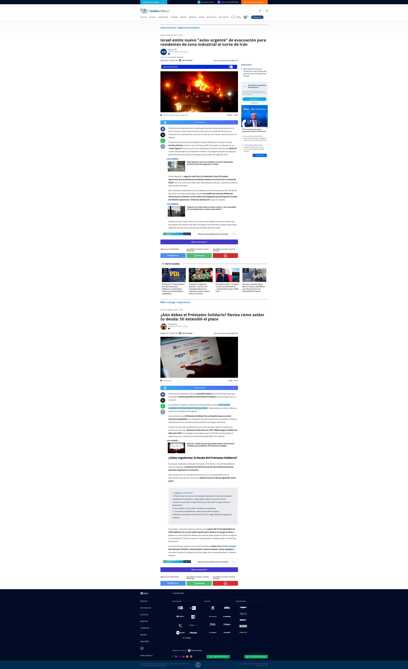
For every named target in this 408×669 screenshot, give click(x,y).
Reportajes (144, 641)
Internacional (163, 17)
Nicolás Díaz (172, 324)
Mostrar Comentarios (199, 242)
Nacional (152, 17)
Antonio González (177, 57)
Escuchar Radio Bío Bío (255, 2)
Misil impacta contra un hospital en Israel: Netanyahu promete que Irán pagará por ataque (210, 163)
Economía (174, 17)
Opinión (201, 17)
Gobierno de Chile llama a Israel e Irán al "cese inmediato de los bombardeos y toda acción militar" (211, 208)
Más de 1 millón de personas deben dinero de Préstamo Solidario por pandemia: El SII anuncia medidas (210, 445)
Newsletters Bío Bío (207, 2)
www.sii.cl (188, 493)
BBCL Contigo (224, 17)
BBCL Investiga (212, 17)
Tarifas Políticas (146, 655)
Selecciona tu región (151, 2)
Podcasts (143, 17)
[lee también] (177, 166)
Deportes (183, 17)
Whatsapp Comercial (220, 656)
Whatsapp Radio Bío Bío (257, 657)
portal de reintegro (227, 546)
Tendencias (192, 17)
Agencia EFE (172, 50)
